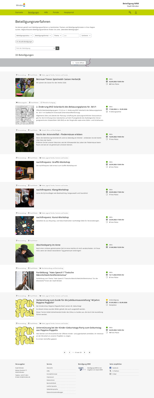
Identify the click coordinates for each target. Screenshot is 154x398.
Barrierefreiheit (51, 383)
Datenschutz (51, 380)
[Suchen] (57, 48)
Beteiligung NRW (131, 3)
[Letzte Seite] (89, 352)
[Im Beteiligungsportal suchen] (130, 12)
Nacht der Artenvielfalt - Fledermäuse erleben (59, 134)
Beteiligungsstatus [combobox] (22, 36)
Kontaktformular (52, 374)
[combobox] (71, 35)
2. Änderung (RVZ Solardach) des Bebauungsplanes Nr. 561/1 (66, 107)
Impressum (50, 377)
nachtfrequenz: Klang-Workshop (52, 189)
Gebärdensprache (52, 389)
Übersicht (50, 368)
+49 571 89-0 (24, 375)
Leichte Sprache (52, 386)
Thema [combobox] (56, 36)
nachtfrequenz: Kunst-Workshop (52, 217)
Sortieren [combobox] (85, 36)
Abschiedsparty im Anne (48, 245)
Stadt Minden (19, 368)
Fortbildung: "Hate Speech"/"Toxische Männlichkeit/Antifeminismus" (55, 273)
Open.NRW (99, 370)
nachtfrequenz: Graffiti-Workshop (53, 162)
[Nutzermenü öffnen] (136, 12)
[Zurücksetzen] (54, 48)
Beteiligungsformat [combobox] (42, 36)
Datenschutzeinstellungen (55, 392)
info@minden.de (25, 377)
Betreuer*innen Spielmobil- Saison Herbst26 (58, 79)
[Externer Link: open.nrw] (82, 369)
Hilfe (48, 371)
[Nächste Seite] (84, 352)
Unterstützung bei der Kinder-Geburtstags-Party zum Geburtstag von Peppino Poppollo (68, 328)
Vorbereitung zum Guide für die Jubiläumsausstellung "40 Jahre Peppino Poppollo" (68, 301)
